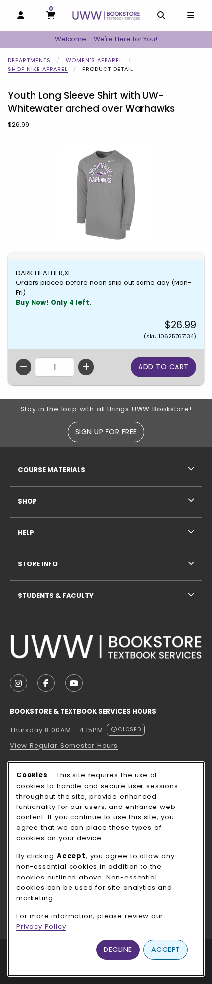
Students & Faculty (56, 595)
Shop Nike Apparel (38, 69)
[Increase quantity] (86, 367)
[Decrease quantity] (23, 367)
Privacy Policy (41, 926)
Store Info (38, 564)
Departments (29, 60)
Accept (165, 949)
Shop (27, 501)
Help (26, 533)
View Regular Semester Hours (64, 745)
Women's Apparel (94, 60)
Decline (118, 949)
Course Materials (51, 470)
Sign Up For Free (106, 432)
